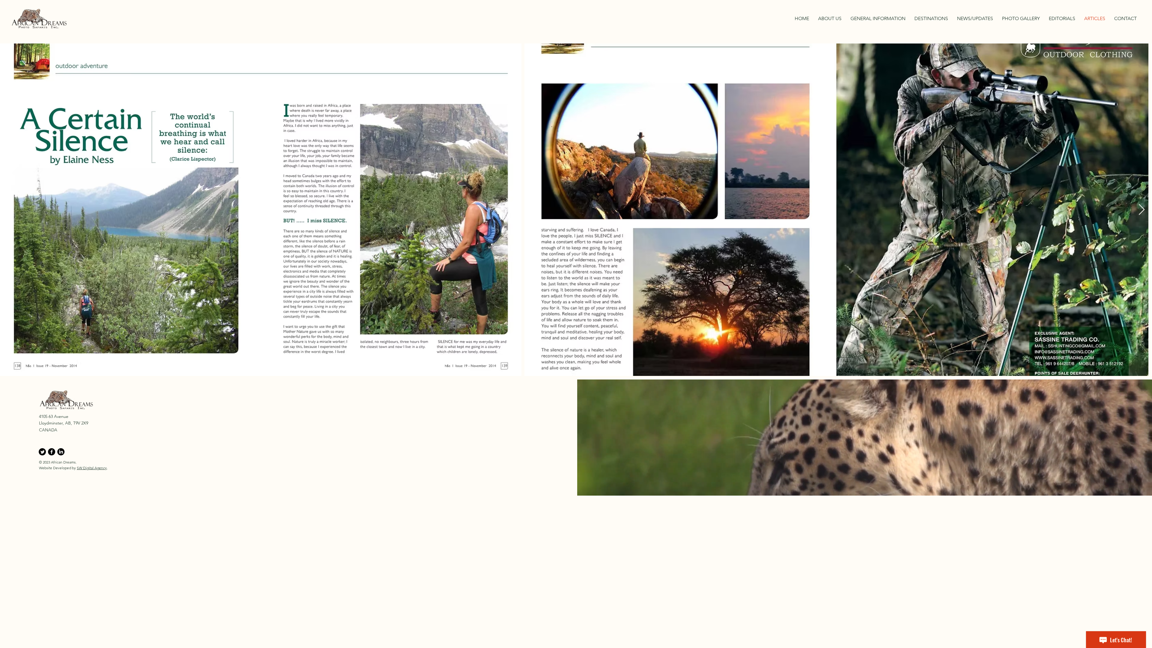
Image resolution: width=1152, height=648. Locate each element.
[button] (931, 18)
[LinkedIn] (60, 451)
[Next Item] (1141, 210)
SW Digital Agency (92, 468)
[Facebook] (51, 451)
